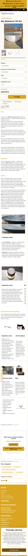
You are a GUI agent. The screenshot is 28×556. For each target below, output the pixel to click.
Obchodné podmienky (6, 507)
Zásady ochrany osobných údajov (14, 546)
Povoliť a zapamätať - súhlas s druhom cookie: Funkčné (13, 449)
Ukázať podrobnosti (14, 553)
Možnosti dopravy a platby (7, 518)
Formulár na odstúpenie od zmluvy (8, 510)
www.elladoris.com (5, 526)
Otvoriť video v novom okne (14, 453)
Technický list (16, 424)
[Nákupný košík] (21, 13)
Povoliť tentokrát (13, 444)
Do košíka (17, 97)
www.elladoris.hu (4, 524)
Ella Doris (7, 107)
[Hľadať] (18, 13)
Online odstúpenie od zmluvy (7, 512)
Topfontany (7, 13)
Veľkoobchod (4, 520)
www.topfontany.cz (5, 522)
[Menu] (25, 13)
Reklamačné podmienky (6, 509)
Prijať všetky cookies (14, 550)
